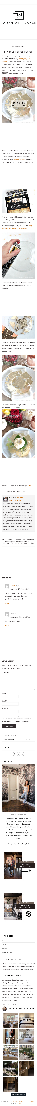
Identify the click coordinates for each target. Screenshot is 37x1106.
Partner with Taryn (7, 952)
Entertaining (21, 542)
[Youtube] (27, 843)
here (29, 486)
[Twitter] (22, 843)
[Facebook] (14, 754)
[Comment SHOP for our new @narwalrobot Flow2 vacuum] (10, 1052)
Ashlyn (13, 586)
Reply (7, 603)
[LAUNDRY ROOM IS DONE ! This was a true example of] (10, 1084)
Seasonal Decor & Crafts (13, 543)
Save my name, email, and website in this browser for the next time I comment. (16, 720)
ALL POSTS (17, 540)
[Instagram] (18, 754)
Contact (4, 948)
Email (4, 701)
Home (3, 940)
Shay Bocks (31, 1101)
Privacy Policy (28, 969)
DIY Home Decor (28, 540)
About (4, 944)
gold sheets (12, 228)
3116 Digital (22, 1103)
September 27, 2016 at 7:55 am (21, 589)
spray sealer (23, 228)
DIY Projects (10, 542)
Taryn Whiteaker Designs (18, 21)
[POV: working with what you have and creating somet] (26, 1068)
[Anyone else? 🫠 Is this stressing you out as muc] (26, 1036)
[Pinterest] (22, 754)
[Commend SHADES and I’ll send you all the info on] (10, 1020)
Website (5, 708)
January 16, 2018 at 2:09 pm (20, 617)
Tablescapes (29, 543)
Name (4, 693)
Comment (6, 672)
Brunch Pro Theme (19, 1101)
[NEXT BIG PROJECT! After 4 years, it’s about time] (10, 1036)
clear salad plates (19, 159)
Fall (29, 542)
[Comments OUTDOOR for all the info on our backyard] (10, 1068)
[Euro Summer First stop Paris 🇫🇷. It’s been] (26, 1052)
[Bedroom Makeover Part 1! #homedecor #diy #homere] (26, 1020)
